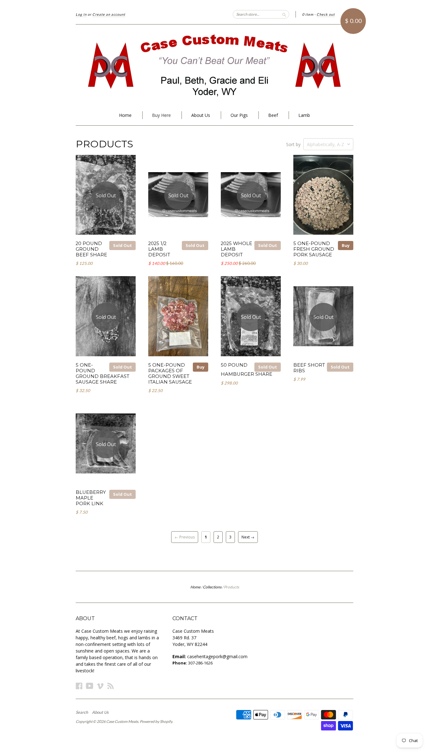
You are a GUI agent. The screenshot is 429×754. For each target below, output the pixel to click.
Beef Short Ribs (309, 368)
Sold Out (122, 245)
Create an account (108, 14)
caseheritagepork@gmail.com (217, 656)
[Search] (284, 14)
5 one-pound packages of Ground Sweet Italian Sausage (170, 373)
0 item (307, 14)
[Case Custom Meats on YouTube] (89, 685)
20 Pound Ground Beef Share (91, 249)
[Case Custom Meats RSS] (110, 685)
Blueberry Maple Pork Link (91, 497)
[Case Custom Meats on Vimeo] (100, 685)
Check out (326, 14)
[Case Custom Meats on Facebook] (79, 685)
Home (125, 115)
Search (82, 712)
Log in (81, 14)
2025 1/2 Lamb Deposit (159, 249)
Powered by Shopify (156, 721)
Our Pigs (239, 115)
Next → (248, 537)
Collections (212, 587)
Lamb (304, 115)
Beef (273, 115)
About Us (200, 115)
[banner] (214, 65)
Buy (346, 245)
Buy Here (161, 115)
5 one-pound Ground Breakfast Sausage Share (102, 373)
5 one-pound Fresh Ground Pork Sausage (313, 249)
